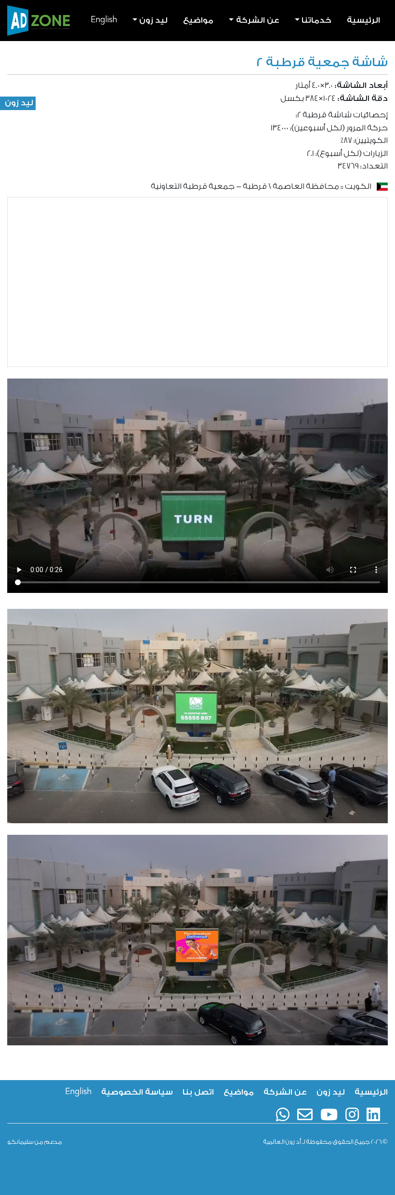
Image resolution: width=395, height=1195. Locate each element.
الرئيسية (363, 20)
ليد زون (19, 102)
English (104, 20)
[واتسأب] (283, 1114)
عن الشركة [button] (257, 20)
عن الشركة (285, 1092)
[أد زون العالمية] (38, 20)
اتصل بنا (198, 1092)
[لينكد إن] (373, 1114)
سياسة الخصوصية (137, 1092)
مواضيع (198, 20)
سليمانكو (20, 1142)
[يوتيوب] (329, 1114)
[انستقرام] (352, 1114)
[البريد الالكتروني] (305, 1114)
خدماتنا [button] (316, 20)
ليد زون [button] (153, 20)
